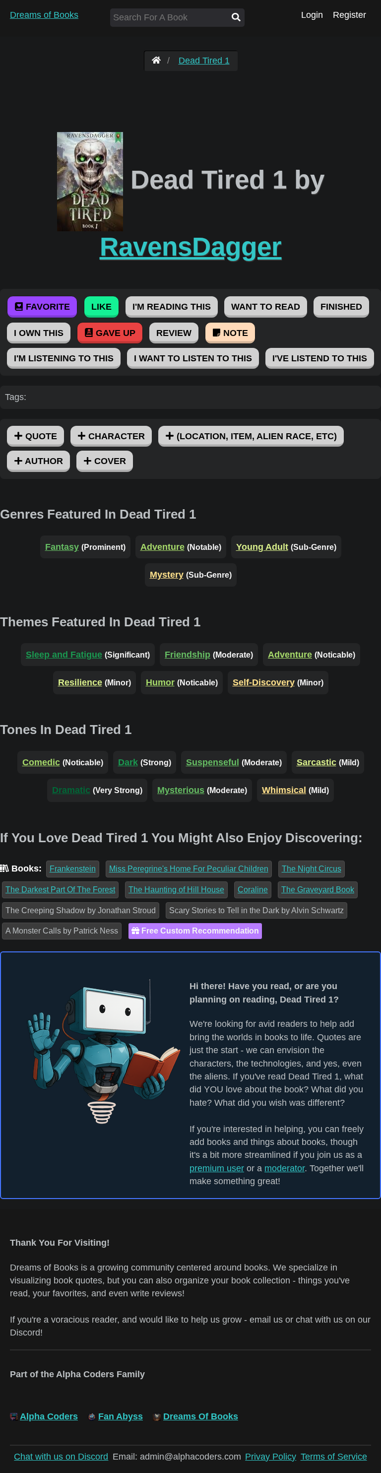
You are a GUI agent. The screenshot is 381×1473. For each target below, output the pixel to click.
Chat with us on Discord (61, 1457)
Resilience (80, 682)
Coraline (253, 889)
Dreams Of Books (200, 1416)
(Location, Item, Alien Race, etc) (255, 436)
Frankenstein (73, 869)
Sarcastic (316, 762)
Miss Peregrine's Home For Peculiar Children (188, 869)
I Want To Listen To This (193, 358)
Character (115, 436)
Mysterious (180, 790)
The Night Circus (311, 869)
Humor (160, 682)
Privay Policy (270, 1457)
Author (43, 461)
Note (234, 333)
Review (173, 333)
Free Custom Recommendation (199, 931)
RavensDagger (191, 246)
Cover (109, 461)
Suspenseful (212, 762)
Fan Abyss (120, 1416)
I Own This (39, 333)
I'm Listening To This (64, 358)
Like (101, 307)
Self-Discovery (264, 682)
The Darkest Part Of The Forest (60, 889)
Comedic (41, 762)
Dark (128, 762)
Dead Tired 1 (204, 61)
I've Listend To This (319, 358)
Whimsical (284, 790)
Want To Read (265, 307)
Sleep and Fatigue (64, 655)
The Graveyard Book (317, 889)
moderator (284, 1168)
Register (349, 15)
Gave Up (114, 333)
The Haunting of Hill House (176, 889)
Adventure (162, 547)
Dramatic (71, 790)
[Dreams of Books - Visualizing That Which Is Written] (156, 61)
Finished (341, 307)
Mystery (167, 575)
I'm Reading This (171, 307)
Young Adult (262, 547)
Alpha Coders (49, 1416)
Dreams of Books (44, 15)
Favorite (46, 307)
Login (312, 15)
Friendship (187, 655)
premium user (217, 1168)
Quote (40, 436)
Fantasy (62, 547)
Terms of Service (334, 1457)
